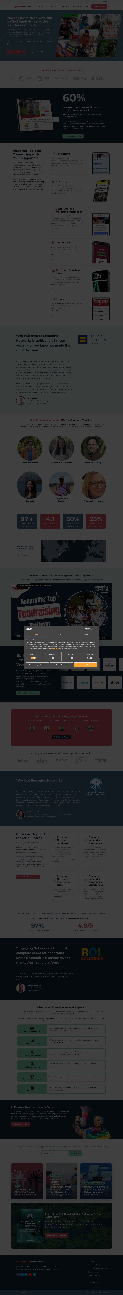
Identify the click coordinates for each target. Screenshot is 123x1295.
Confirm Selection (61, 665)
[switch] (52, 658)
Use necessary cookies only (37, 665)
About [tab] (86, 634)
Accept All (86, 665)
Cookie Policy (54, 648)
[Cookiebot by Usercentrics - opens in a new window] (85, 629)
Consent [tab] (36, 634)
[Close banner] (96, 628)
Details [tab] (61, 634)
